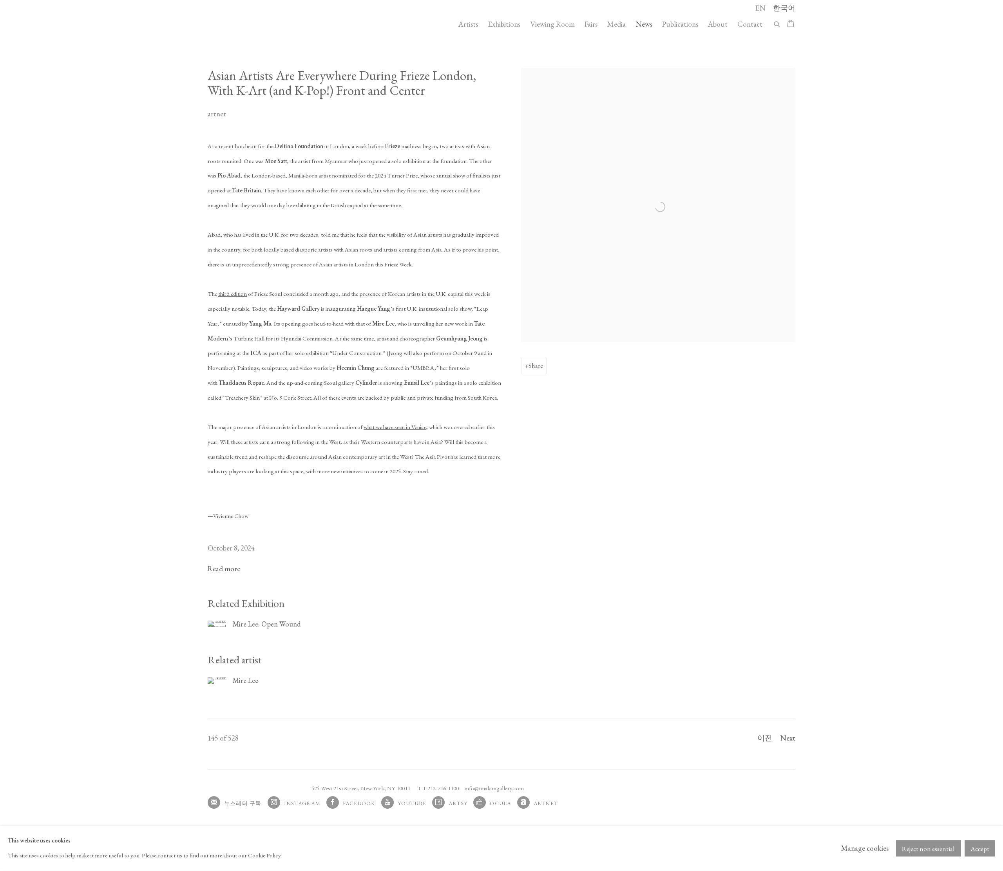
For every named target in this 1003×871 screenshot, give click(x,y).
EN (760, 8)
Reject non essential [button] (928, 848)
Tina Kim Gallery (262, 24)
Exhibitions (504, 24)
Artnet (546, 803)
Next (787, 738)
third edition (232, 294)
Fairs (591, 24)
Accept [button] (979, 848)
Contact (749, 24)
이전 (764, 738)
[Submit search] (777, 22)
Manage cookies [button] (865, 848)
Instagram (302, 803)
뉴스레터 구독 (243, 803)
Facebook (359, 803)
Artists (468, 24)
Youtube (412, 803)
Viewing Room (552, 24)
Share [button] (536, 365)
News (643, 24)
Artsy (458, 803)
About (718, 24)
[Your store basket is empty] (790, 24)
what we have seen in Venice (395, 427)
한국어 (784, 8)
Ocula (500, 803)
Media (616, 24)
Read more (224, 569)
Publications (680, 24)
